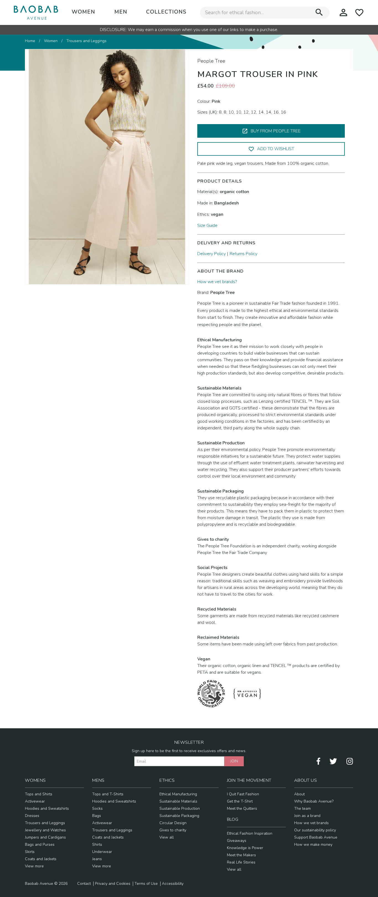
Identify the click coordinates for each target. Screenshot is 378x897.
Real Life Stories (241, 862)
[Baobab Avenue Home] (36, 12)
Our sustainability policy (315, 830)
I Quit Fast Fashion (243, 794)
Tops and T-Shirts (107, 794)
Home (30, 40)
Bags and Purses (40, 844)
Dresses (32, 815)
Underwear (102, 851)
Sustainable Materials (178, 801)
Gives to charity (172, 830)
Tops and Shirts (38, 794)
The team (302, 808)
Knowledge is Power (245, 847)
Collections (166, 12)
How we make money (313, 844)
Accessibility (172, 883)
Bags (96, 815)
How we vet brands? (217, 282)
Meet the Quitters (242, 808)
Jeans (97, 859)
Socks (97, 808)
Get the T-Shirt (240, 801)
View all (166, 837)
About (299, 794)
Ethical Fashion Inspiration (249, 833)
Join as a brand (307, 815)
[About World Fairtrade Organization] (211, 693)
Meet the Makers (241, 855)
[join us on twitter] (333, 760)
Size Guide (207, 225)
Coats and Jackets (40, 859)
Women (83, 12)
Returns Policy (243, 254)
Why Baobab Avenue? (313, 801)
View (30, 866)
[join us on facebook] (318, 760)
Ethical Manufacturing (178, 794)
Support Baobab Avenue (315, 837)
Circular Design (173, 823)
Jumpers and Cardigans (45, 837)
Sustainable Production (179, 808)
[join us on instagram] (349, 760)
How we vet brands (311, 823)
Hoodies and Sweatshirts (47, 808)
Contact (84, 883)
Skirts (30, 851)
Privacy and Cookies (112, 883)
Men (120, 12)
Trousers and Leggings (86, 40)
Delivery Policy (211, 254)
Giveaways (236, 840)
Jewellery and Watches (45, 830)
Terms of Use (146, 883)
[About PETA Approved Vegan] (247, 693)
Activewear (35, 801)
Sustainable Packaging (179, 815)
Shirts (97, 844)
